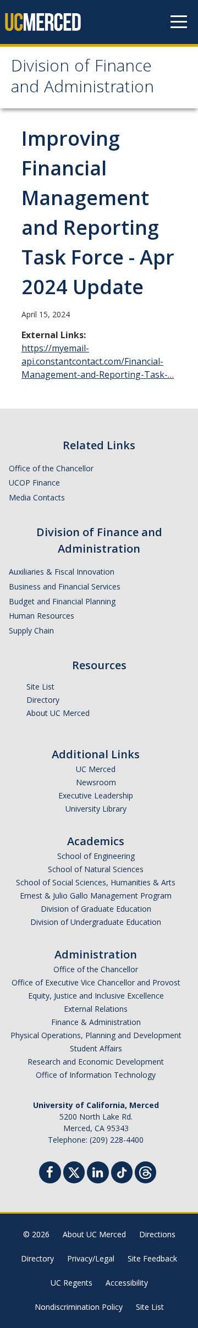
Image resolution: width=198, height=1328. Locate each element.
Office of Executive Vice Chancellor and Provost (96, 982)
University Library (96, 808)
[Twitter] (74, 1171)
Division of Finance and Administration (82, 78)
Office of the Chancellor (51, 468)
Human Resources (41, 615)
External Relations (96, 1009)
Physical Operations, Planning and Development (96, 1035)
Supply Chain (31, 630)
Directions (157, 1234)
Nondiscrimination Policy (79, 1307)
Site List (40, 686)
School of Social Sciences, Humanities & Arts (95, 882)
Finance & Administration (96, 1022)
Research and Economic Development (96, 1061)
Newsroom (96, 782)
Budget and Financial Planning (62, 601)
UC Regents (71, 1282)
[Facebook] (50, 1174)
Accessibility (127, 1282)
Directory (42, 700)
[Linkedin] (98, 1174)
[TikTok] (122, 1171)
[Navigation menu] (178, 22)
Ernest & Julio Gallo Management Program (96, 895)
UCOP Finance (34, 482)
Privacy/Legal (90, 1258)
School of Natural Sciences (96, 869)
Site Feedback (152, 1258)
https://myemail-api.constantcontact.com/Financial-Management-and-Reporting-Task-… (97, 361)
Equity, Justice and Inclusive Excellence (96, 995)
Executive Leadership (95, 795)
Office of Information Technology (96, 1075)
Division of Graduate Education (96, 908)
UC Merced (96, 769)
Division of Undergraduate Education (95, 922)
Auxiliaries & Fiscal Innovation (61, 571)
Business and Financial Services (64, 586)
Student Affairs (96, 1048)
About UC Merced (58, 713)
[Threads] (145, 1171)
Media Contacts (37, 497)
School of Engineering (96, 856)
